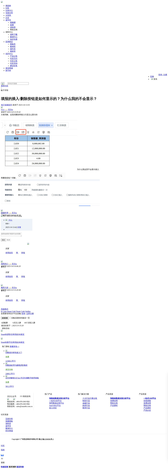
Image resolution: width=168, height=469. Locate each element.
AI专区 (8, 15)
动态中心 (9, 54)
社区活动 (13, 63)
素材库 (13, 51)
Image (9, 311)
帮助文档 (114, 403)
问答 (7, 8)
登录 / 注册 (162, 75)
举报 (23, 253)
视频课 (13, 22)
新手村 (8, 70)
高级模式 (4, 309)
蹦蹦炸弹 (4, 213)
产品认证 (147, 410)
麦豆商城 (9, 68)
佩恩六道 (4, 288)
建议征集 (13, 66)
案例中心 (13, 37)
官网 (152, 77)
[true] (3, 83)
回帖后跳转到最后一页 (20, 318)
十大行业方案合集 (90, 398)
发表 (3, 240)
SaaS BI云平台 (55, 405)
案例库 (13, 46)
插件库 (13, 49)
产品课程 (114, 405)
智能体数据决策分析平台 (59, 398)
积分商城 (9, 431)
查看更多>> (14, 346)
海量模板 (9, 421)
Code (23, 311)
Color (5, 311)
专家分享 (9, 13)
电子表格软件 (6, 105)
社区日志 (13, 58)
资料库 (8, 424)
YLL (2, 110)
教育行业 (86, 408)
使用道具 (9, 253)
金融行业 (86, 403)
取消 (8, 240)
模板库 (13, 44)
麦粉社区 (4, 86)
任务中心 (9, 10)
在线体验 (147, 401)
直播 (12, 25)
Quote (18, 311)
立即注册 (30, 314)
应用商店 (9, 42)
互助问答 (9, 419)
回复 (19, 227)
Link (14, 311)
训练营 (13, 27)
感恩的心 (4, 264)
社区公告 (13, 61)
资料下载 (13, 34)
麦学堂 (8, 20)
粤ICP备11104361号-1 (46, 439)
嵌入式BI (53, 408)
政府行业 (86, 405)
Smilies (28, 311)
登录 (23, 314)
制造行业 (86, 401)
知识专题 (13, 39)
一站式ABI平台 (55, 401)
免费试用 (114, 401)
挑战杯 (8, 6)
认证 (7, 18)
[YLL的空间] (6, 220)
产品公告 (13, 56)
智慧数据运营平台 (56, 403)
